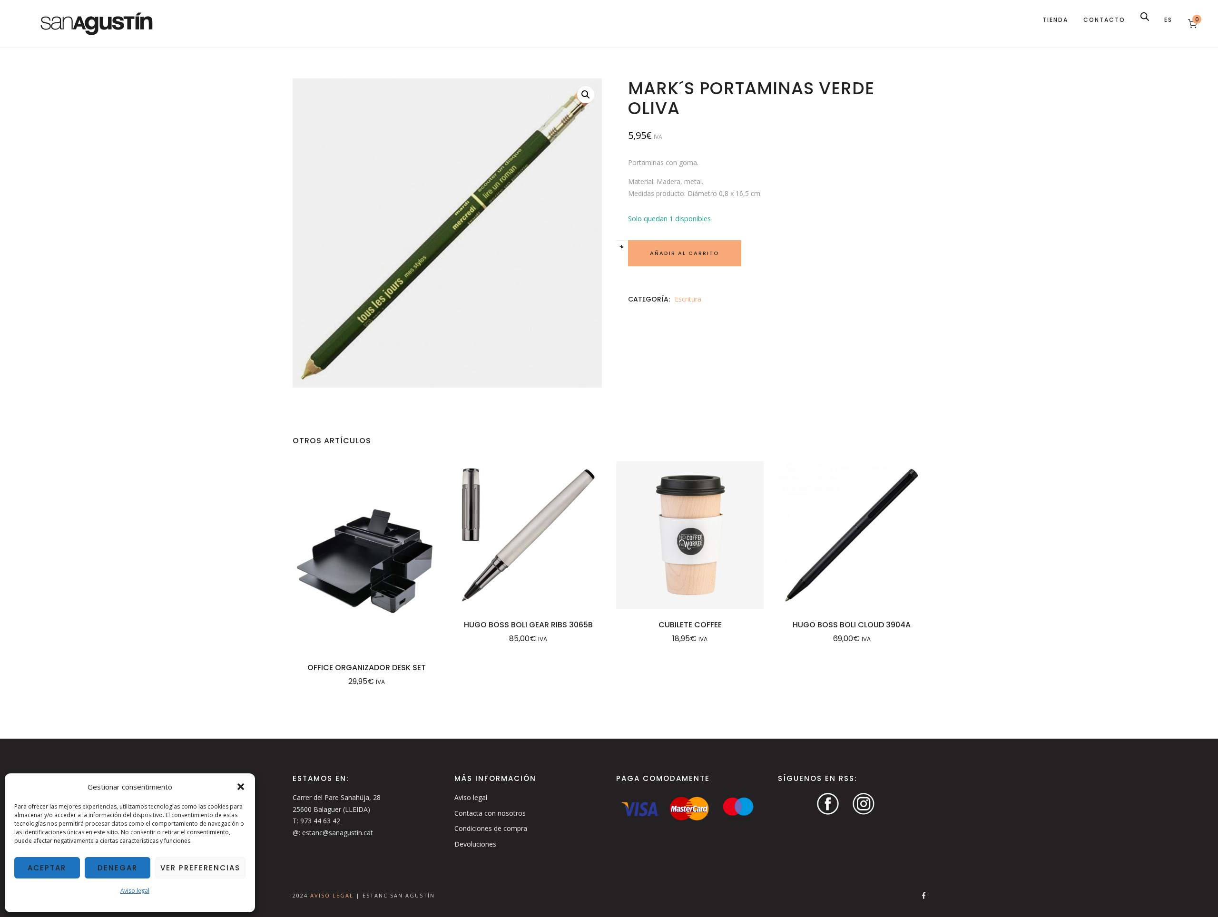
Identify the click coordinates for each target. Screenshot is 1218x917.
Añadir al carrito (684, 253)
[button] (241, 786)
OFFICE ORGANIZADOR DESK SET (366, 667)
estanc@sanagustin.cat (337, 832)
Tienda (1055, 20)
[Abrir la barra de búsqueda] (1144, 16)
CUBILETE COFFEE (690, 624)
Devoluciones (475, 844)
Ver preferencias (200, 868)
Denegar (118, 868)
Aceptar (47, 868)
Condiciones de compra (490, 828)
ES (1168, 20)
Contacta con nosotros (490, 813)
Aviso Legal (333, 895)
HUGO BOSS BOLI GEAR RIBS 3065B (528, 624)
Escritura (688, 298)
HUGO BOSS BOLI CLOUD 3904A (852, 624)
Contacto (1104, 20)
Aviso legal (134, 891)
